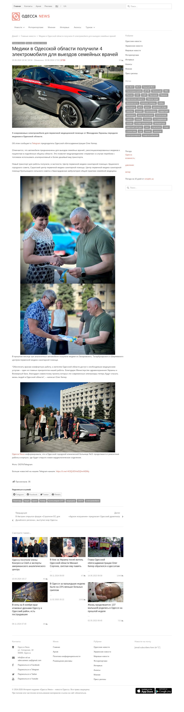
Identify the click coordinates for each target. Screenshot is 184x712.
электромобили (92, 501)
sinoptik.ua (149, 179)
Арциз (26, 501)
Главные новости (18, 43)
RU (56, 6)
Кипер (42, 501)
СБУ (137, 95)
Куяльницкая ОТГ (56, 501)
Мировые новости (133, 50)
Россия (129, 95)
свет (147, 127)
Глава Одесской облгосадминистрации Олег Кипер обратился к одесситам (104, 562)
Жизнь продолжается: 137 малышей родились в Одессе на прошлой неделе (105, 608)
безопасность (132, 103)
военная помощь (148, 103)
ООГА (80, 501)
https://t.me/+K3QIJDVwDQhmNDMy (72, 471)
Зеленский (156, 91)
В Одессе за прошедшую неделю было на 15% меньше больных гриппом (67, 586)
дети (140, 107)
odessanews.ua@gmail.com (29, 660)
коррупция (163, 111)
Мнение (51, 27)
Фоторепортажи (35, 27)
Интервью (64, 27)
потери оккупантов (143, 123)
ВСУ (138, 87)
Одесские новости (40, 43)
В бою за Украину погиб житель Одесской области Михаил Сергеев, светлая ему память (66, 562)
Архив (55, 652)
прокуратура (159, 123)
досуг (147, 107)
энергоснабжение (150, 135)
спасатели (156, 127)
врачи (34, 501)
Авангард (17, 501)
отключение (161, 115)
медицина (71, 501)
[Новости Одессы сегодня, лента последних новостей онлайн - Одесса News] (31, 16)
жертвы (129, 111)
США (144, 95)
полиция (147, 119)
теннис (148, 131)
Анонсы (77, 27)
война (161, 103)
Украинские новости (134, 46)
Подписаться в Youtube (28, 679)
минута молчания (145, 115)
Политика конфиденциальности (66, 656)
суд (140, 131)
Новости (18, 27)
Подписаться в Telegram (28, 669)
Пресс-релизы (131, 73)
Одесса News (18, 454)
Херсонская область (135, 99)
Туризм (89, 27)
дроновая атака (159, 107)
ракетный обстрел (134, 127)
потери (129, 123)
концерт (139, 111)
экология (157, 131)
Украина (163, 95)
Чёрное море (152, 99)
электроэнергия (133, 135)
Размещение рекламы (62, 661)
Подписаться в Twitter (27, 674)
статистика (131, 131)
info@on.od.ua (24, 657)
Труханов (153, 95)
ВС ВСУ (129, 87)
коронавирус (150, 111)
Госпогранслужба (134, 91)
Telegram (36, 143)
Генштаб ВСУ (148, 87)
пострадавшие (160, 119)
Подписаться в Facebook (29, 665)
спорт (166, 127)
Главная (56, 647)
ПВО (166, 91)
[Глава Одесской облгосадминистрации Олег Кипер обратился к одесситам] (105, 539)
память (129, 119)
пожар (138, 119)
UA (65, 6)
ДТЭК (146, 91)
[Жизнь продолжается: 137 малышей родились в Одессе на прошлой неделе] (105, 584)
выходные (130, 107)
